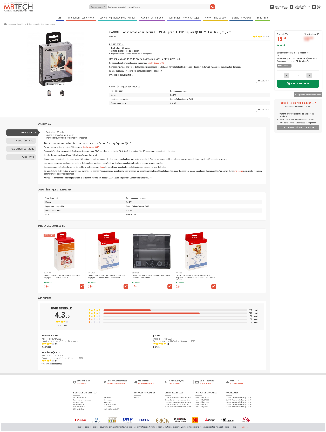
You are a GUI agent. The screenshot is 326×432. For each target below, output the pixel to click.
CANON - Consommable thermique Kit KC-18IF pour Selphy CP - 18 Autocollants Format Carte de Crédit (239, 407)
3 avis (268, 36)
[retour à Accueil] (5, 23)
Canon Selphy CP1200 (202, 400)
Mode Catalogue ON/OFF (111, 409)
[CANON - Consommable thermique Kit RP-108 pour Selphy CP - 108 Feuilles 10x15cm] (64, 251)
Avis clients (107, 407)
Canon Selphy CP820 (201, 407)
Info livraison (285, 66)
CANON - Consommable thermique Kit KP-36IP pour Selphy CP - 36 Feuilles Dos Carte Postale (239, 404)
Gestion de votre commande (82, 400)
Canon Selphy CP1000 (202, 402)
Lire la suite (262, 81)
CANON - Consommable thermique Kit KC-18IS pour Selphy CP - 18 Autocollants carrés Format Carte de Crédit (239, 398)
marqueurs (238, 171)
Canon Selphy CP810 (201, 404)
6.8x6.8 (173, 103)
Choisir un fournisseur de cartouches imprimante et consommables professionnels (178, 407)
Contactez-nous (78, 402)
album (102, 167)
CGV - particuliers (78, 409)
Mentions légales (78, 404)
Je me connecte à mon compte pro (298, 128)
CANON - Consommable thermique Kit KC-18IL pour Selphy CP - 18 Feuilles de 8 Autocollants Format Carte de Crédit (239, 400)
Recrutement (108, 398)
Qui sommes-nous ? (79, 398)
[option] (64, 260)
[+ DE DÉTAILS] (82, 286)
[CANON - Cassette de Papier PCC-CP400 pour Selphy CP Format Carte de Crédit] (152, 251)
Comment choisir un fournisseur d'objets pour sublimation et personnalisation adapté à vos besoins (178, 400)
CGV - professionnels (79, 407)
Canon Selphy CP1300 (202, 398)
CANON (173, 95)
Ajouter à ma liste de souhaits (309, 95)
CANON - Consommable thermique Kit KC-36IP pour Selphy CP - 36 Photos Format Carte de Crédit (239, 402)
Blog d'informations (110, 404)
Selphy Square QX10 (156, 63)
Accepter (245, 426)
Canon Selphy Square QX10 (181, 99)
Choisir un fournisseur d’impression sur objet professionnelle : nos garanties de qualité (178, 398)
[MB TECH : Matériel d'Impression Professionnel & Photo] (18, 7)
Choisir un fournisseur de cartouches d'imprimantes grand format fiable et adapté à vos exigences (178, 404)
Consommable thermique (181, 91)
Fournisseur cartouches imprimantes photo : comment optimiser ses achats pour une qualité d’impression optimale (178, 402)
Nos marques (108, 400)
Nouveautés (107, 402)
